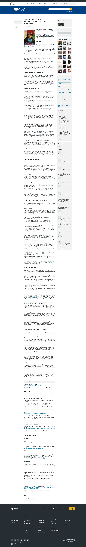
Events (61, 0)
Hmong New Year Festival (48, 145)
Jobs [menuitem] (51, 526)
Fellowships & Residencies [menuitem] (55, 530)
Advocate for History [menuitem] (67, 524)
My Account (70, 0)
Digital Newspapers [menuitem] (27, 523)
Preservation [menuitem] (26, 532)
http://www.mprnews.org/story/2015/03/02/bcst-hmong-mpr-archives (36, 479)
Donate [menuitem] (65, 518)
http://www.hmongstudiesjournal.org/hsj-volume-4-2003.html (35, 413)
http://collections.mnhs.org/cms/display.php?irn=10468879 (34, 458)
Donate (53, 0)
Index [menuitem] (16, 22)
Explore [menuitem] (25, 513)
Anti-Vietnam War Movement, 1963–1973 (64, 106)
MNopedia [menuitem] (25, 530)
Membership (57, 0)
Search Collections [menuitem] (27, 518)
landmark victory (32, 297)
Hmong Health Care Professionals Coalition (64, 83)
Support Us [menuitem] (66, 513)
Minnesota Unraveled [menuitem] (27, 528)
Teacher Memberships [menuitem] (41, 532)
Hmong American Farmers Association (63, 97)
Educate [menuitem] (39, 513)
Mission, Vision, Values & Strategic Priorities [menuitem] (54, 517)
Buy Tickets (64, 0)
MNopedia (18, 17)
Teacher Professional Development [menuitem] (41, 523)
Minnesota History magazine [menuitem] (28, 526)
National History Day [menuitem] (41, 520)
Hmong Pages (60, 103)
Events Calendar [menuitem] (13, 522)
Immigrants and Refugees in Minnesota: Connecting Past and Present (64, 101)
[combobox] (60, 9)
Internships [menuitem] (53, 528)
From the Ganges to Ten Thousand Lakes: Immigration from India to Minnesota (64, 93)
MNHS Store (50, 0)
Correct (31, 381)
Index (22, 17)
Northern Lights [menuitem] (40, 518)
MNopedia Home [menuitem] (17, 20)
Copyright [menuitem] (16, 27)
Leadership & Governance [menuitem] (55, 519)
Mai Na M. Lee (29, 26)
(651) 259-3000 (67, 541)
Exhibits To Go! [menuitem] (53, 523)
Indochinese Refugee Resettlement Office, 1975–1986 (64, 90)
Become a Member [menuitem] (14, 518)
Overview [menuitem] (25, 515)
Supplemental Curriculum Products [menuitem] (42, 525)
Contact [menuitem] (16, 30)
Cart (74, 0)
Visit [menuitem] (11, 513)
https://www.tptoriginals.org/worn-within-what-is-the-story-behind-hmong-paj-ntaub (39, 428)
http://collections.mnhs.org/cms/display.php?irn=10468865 (34, 448)
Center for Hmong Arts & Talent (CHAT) (64, 80)
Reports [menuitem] (52, 521)
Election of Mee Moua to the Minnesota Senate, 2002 (63, 86)
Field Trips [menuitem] (39, 530)
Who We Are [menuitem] (53, 513)
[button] (27, 4)
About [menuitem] (16, 25)
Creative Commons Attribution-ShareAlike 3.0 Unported (33, 385)
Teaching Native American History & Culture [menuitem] (42, 528)
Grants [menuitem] (52, 532)
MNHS (15, 17)
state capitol (36, 373)
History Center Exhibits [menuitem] (14, 520)
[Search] (74, 4)
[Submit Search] (71, 9)
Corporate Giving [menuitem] (67, 520)
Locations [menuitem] (12, 515)
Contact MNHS (72, 541)
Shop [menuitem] (65, 522)
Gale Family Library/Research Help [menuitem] (28, 521)
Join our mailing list (72, 509)
